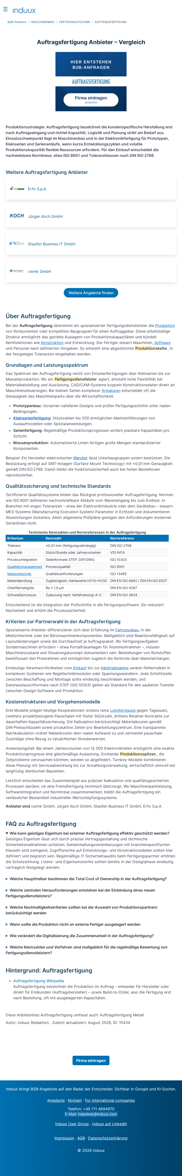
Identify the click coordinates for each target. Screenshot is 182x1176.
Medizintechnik (19, 574)
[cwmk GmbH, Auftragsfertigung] (18, 271)
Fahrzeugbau (127, 630)
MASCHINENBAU (43, 22)
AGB (81, 1138)
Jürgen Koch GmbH (45, 216)
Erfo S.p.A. (37, 188)
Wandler (80, 458)
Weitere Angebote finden (91, 292)
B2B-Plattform (17, 22)
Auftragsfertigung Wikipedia (38, 980)
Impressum (64, 1138)
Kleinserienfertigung (31, 418)
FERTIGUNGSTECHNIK (74, 22)
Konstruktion (52, 342)
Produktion (165, 325)
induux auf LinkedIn (109, 1123)
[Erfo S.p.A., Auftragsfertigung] (18, 189)
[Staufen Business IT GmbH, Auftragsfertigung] (18, 244)
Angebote (56, 1100)
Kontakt (75, 1100)
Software (162, 342)
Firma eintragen (91, 1060)
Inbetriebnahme (115, 667)
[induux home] (24, 9)
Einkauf (79, 667)
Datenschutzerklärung (107, 1138)
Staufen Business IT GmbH (51, 244)
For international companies (110, 1100)
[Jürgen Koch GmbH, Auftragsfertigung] (18, 216)
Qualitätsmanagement (24, 567)
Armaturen (111, 390)
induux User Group (72, 1123)
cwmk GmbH (39, 271)
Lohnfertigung (123, 710)
